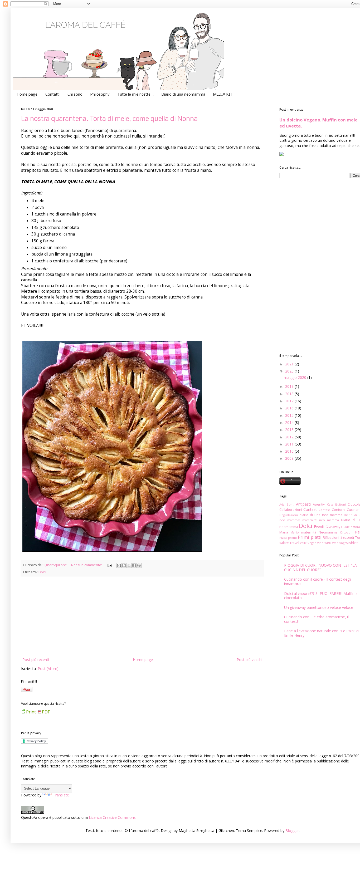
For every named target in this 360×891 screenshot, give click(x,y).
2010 (290, 451)
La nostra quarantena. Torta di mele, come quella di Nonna (109, 119)
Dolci (42, 572)
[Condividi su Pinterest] (139, 565)
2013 (290, 429)
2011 (290, 444)
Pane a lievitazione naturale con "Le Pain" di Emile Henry (321, 633)
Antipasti (303, 504)
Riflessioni (331, 537)
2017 (290, 400)
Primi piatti (310, 537)
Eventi (319, 526)
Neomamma (328, 532)
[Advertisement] (142, 617)
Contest (310, 509)
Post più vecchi (249, 659)
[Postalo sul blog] (124, 565)
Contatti (52, 94)
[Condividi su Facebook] (134, 565)
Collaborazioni (290, 509)
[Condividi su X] (129, 565)
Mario (294, 532)
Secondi (347, 537)
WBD (327, 543)
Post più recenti (35, 659)
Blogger (292, 830)
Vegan (312, 543)
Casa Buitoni (336, 504)
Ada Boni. (286, 504)
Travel (294, 543)
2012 (290, 436)
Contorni (339, 509)
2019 (290, 386)
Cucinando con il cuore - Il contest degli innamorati (317, 581)
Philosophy (100, 94)
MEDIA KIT (222, 94)
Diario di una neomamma (183, 94)
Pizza (283, 538)
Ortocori (346, 532)
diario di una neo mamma (320, 515)
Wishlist (351, 543)
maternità (308, 532)
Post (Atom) (48, 668)
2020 (290, 371)
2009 (290, 458)
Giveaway (332, 527)
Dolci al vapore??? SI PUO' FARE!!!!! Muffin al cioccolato (321, 595)
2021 (290, 363)
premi (292, 538)
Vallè (303, 543)
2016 (290, 407)
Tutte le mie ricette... (136, 94)
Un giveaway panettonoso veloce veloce (318, 607)
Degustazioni (288, 515)
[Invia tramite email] (118, 565)
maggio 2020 (295, 377)
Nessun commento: (87, 565)
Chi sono (74, 94)
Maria (283, 532)
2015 (290, 415)
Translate (61, 794)
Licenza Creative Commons (112, 817)
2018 (290, 393)
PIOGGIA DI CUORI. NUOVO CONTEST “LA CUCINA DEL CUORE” (320, 567)
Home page (27, 94)
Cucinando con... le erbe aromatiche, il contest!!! (316, 619)
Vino (320, 543)
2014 (290, 422)
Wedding (338, 543)
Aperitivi (319, 504)
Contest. (324, 510)
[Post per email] (109, 565)
